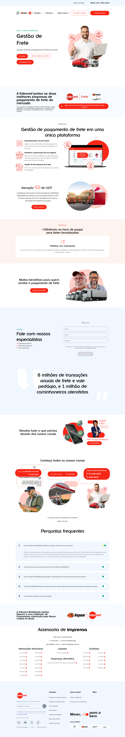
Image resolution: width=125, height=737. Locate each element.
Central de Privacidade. (23, 714)
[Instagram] (31, 722)
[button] (99, 13)
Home (19, 31)
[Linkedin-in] (19, 722)
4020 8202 (71, 474)
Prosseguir (85, 354)
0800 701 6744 (33, 471)
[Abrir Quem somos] (69, 13)
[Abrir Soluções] (42, 13)
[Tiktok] (38, 722)
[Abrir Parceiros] (54, 13)
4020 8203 (93, 477)
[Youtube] (25, 722)
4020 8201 (35, 474)
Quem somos (75, 692)
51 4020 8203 (95, 474)
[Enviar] (44, 706)
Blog (94, 692)
